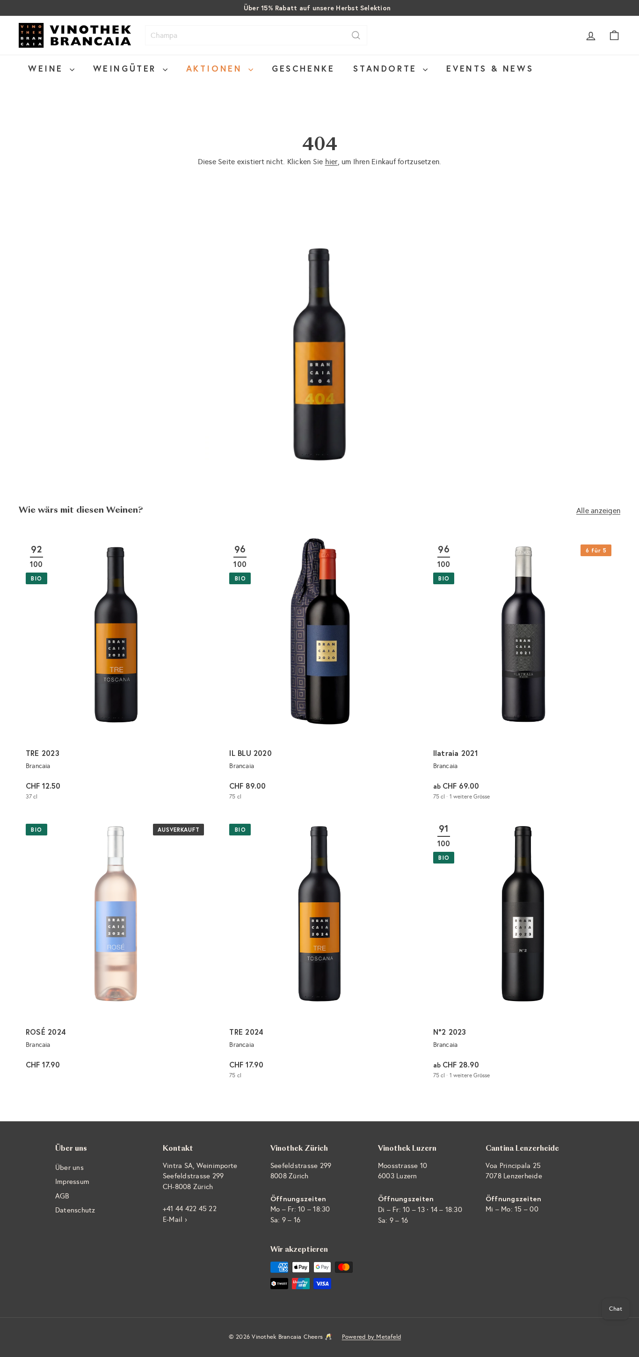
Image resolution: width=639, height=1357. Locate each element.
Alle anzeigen (598, 510)
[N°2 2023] (523, 951)
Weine (47, 68)
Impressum (72, 1181)
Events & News (489, 68)
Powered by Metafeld (371, 1337)
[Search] (356, 35)
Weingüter (126, 68)
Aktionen (216, 68)
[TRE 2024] (319, 951)
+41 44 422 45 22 (190, 1209)
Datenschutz (75, 1210)
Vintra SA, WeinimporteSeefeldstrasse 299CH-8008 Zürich (200, 1176)
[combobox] (256, 35)
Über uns (69, 1167)
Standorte (387, 68)
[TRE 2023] (115, 672)
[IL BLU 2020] (319, 672)
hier (331, 161)
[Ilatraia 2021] (523, 672)
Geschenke (303, 68)
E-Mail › (175, 1219)
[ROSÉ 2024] (115, 951)
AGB (62, 1196)
